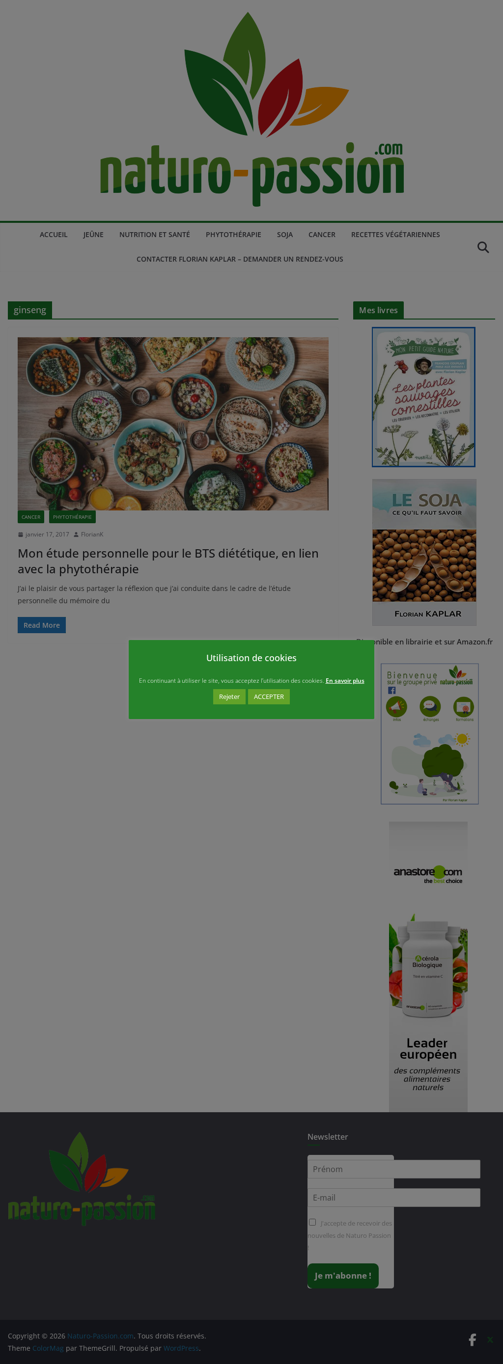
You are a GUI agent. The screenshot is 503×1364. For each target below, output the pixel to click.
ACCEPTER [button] (269, 696)
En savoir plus (345, 680)
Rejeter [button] (229, 696)
